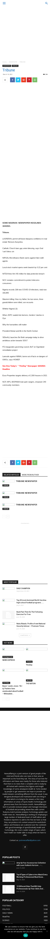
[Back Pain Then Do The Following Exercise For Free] (8, 615)
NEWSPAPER (13, 62)
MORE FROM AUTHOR (30, 475)
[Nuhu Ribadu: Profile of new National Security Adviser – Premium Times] (8, 626)
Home (4, 62)
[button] (46, 3)
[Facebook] (25, 847)
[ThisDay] (37, 655)
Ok (26, 935)
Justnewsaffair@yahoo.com (29, 840)
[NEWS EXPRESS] (13, 653)
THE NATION (31, 684)
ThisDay (29, 662)
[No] (47, 931)
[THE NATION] (37, 675)
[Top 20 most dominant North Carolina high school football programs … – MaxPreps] (8, 603)
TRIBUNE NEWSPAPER (26, 481)
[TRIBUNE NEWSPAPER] (8, 483)
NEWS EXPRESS (8, 660)
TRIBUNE (22, 62)
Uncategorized (7, 657)
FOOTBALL (6, 683)
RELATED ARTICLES (11, 475)
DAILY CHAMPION (23, 588)
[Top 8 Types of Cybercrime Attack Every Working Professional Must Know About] (8, 877)
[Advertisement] (25, 33)
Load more (24, 635)
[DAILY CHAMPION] (8, 591)
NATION (29, 680)
